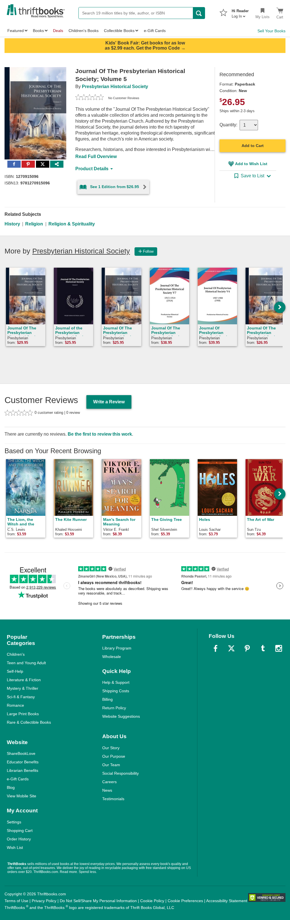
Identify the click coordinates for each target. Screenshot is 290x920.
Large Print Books (23, 714)
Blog (11, 787)
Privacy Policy (44, 900)
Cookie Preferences (185, 900)
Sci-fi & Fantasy (21, 697)
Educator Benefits (23, 762)
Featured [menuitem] (15, 30)
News (107, 790)
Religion (34, 224)
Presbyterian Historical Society (115, 86)
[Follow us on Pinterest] (247, 648)
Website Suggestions (121, 716)
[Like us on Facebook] (215, 648)
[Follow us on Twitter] (231, 648)
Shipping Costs (115, 691)
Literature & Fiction (24, 680)
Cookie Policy (152, 900)
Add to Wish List (251, 163)
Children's (16, 654)
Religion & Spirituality (71, 224)
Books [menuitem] (38, 30)
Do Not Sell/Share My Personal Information (98, 900)
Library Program (116, 648)
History (12, 224)
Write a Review (109, 401)
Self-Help (15, 671)
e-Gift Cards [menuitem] (155, 30)
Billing (107, 699)
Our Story (111, 748)
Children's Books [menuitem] (84, 30)
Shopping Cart (20, 830)
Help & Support (115, 682)
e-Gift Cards (18, 779)
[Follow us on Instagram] (278, 648)
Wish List (15, 847)
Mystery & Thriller (22, 688)
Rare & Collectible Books (29, 722)
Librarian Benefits (22, 770)
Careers (109, 782)
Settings (14, 822)
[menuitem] (240, 11)
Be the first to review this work (100, 434)
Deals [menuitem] (58, 30)
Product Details (91, 168)
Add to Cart (253, 145)
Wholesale (111, 656)
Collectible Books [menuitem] (119, 30)
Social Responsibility (120, 773)
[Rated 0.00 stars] (89, 98)
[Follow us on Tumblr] (263, 648)
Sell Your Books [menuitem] (271, 31)
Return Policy (114, 708)
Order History (19, 839)
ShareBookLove (21, 753)
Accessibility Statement (226, 900)
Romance (15, 705)
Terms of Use (16, 900)
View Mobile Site (21, 796)
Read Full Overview (96, 156)
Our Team (111, 765)
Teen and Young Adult (26, 663)
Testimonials (113, 799)
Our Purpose (113, 756)
